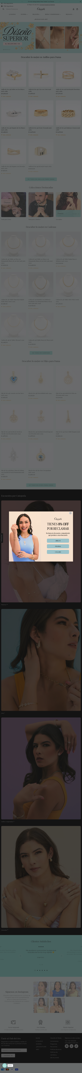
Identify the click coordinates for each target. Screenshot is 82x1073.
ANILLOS (58, 541)
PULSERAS (58, 546)
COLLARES (58, 552)
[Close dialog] (70, 513)
